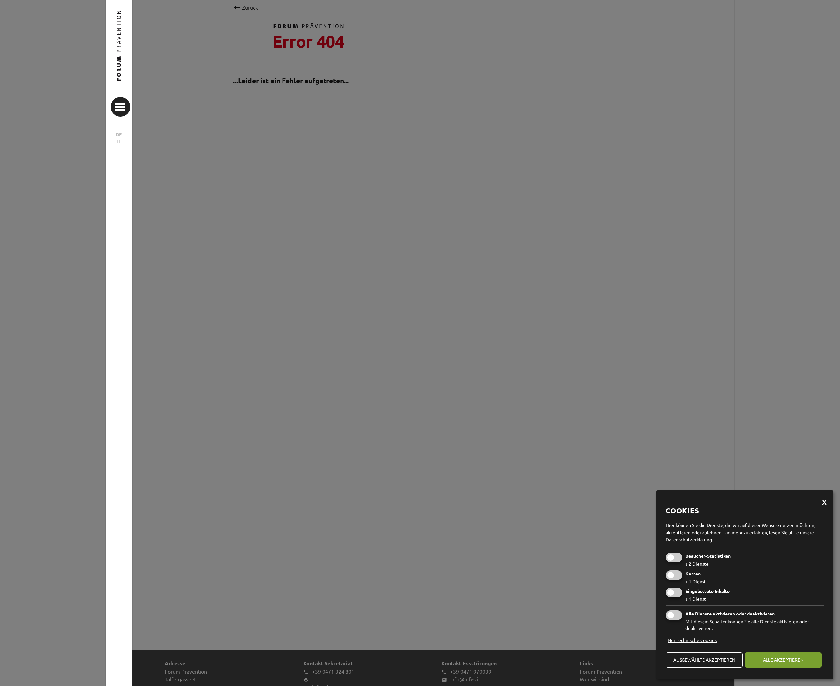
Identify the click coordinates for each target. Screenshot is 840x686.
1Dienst (695, 581)
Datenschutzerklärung (689, 539)
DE (119, 134)
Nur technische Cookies (692, 640)
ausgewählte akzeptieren (704, 660)
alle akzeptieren (783, 660)
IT (119, 141)
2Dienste (697, 564)
